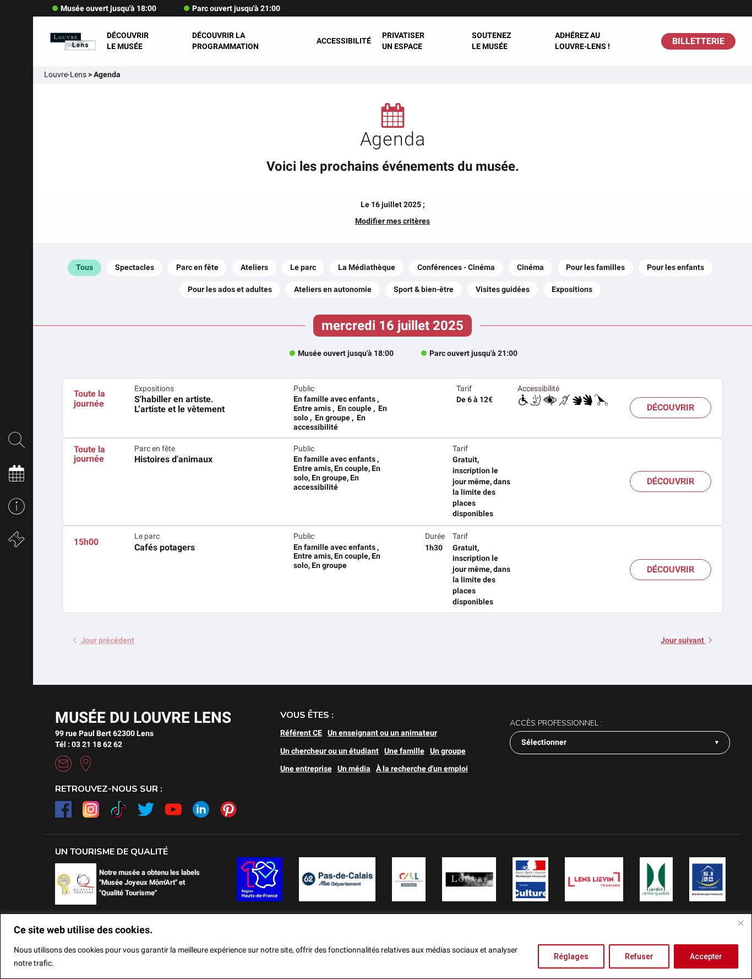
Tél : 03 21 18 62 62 (88, 744)
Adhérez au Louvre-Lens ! (582, 41)
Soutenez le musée (491, 41)
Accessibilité (344, 40)
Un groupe (448, 751)
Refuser (639, 956)
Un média (353, 768)
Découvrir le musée (128, 41)
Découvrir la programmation (225, 41)
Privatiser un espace (403, 41)
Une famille (404, 751)
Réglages (571, 956)
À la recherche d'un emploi (422, 768)
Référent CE (301, 732)
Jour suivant (683, 640)
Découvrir (670, 407)
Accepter (706, 956)
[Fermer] (740, 922)
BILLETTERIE (698, 41)
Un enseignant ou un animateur (382, 732)
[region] (376, 946)
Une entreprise (306, 768)
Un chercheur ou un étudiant (329, 751)
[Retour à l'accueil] (73, 41)
